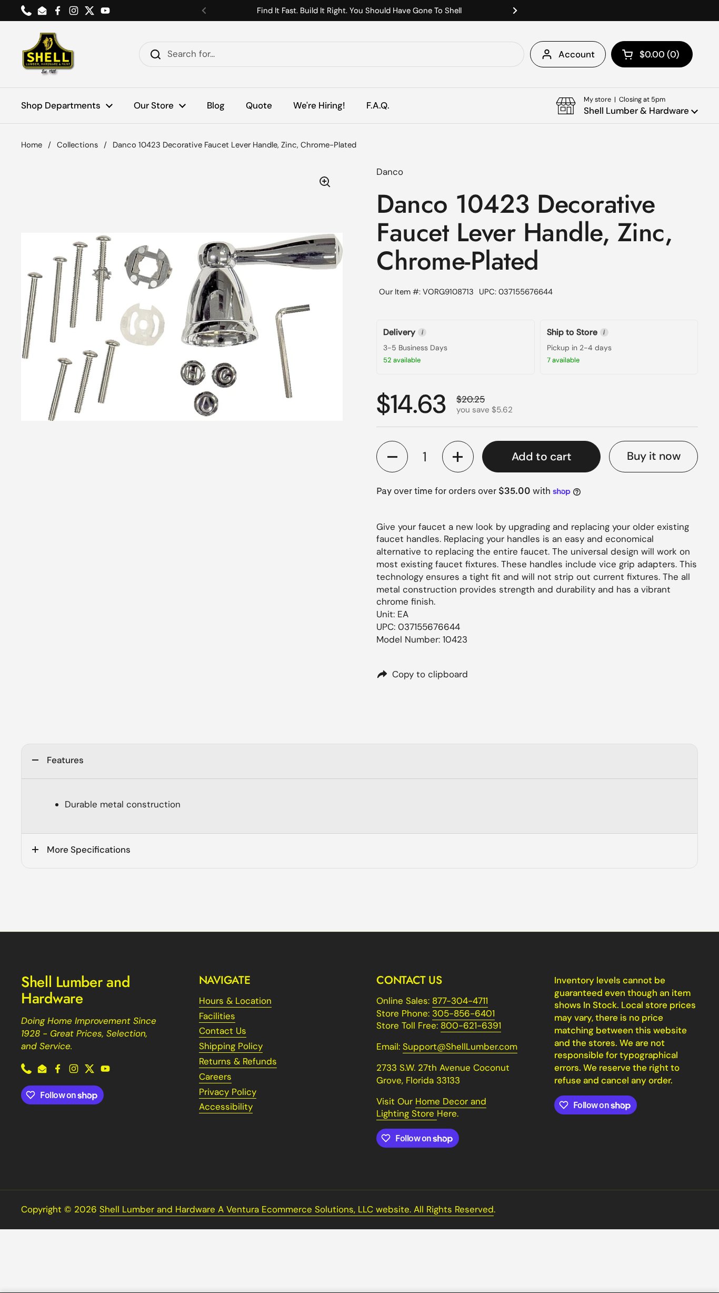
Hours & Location (235, 1000)
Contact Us (222, 1031)
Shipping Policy (231, 1046)
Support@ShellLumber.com (460, 1046)
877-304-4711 (460, 1000)
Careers (215, 1076)
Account (576, 54)
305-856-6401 (463, 1013)
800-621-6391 (471, 1025)
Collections (77, 145)
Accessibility (226, 1106)
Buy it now (654, 456)
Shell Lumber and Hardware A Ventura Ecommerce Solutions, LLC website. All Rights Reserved (296, 1209)
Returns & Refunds (238, 1061)
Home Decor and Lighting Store (431, 1107)
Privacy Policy (227, 1092)
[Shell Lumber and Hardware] (48, 54)
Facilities (217, 1016)
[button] (652, 54)
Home (31, 145)
